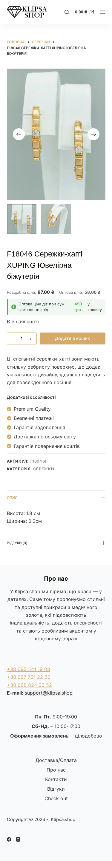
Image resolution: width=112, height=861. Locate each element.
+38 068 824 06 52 (29, 685)
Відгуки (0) (17, 543)
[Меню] (102, 12)
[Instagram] (18, 839)
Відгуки (56, 789)
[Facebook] (9, 839)
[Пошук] (67, 12)
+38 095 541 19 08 (28, 669)
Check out (56, 798)
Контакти (56, 779)
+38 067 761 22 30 (28, 677)
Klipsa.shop (27, 591)
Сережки (43, 468)
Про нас (56, 770)
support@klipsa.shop (49, 693)
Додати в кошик (72, 338)
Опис (12, 498)
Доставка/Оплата (56, 760)
